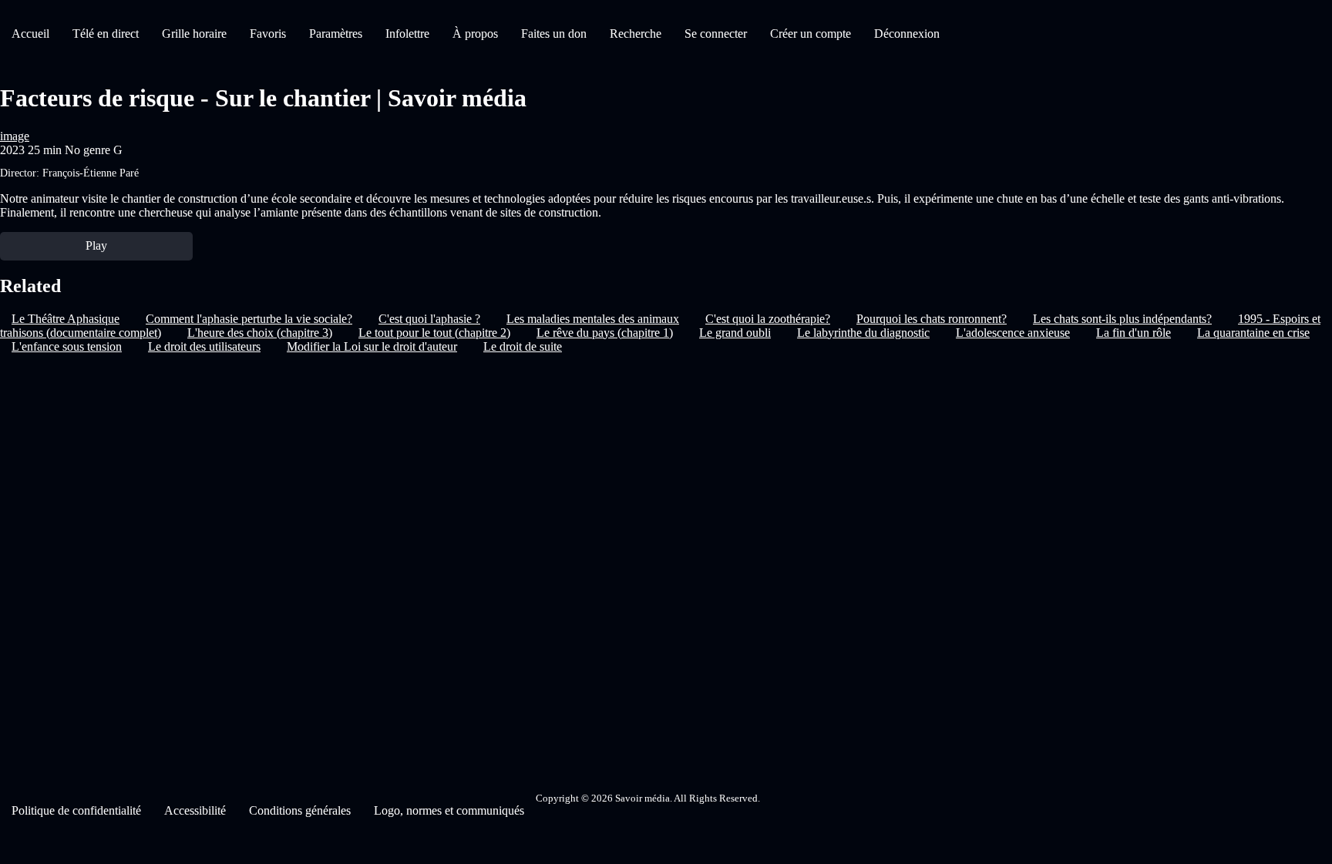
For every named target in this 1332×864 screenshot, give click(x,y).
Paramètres (335, 33)
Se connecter (715, 33)
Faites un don (554, 33)
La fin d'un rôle (1133, 332)
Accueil (30, 33)
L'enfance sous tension (67, 346)
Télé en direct (105, 33)
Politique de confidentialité (76, 810)
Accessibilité (195, 810)
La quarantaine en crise (1253, 332)
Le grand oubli (735, 332)
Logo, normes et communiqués (449, 810)
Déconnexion (907, 33)
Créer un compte (810, 33)
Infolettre (407, 33)
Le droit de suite (522, 346)
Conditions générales (300, 810)
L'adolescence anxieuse (1013, 332)
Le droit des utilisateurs (204, 346)
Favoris (268, 33)
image (14, 136)
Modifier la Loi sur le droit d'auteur (372, 346)
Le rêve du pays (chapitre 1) (604, 332)
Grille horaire (194, 33)
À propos (475, 33)
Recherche (635, 33)
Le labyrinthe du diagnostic (863, 332)
